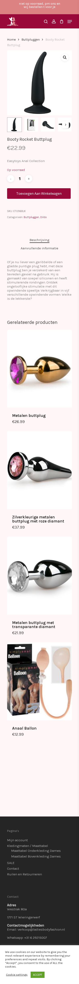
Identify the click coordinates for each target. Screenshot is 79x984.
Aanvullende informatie (39, 248)
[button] (64, 57)
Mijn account (17, 840)
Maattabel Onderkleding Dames (36, 851)
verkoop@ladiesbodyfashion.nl (41, 929)
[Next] (65, 124)
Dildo (43, 217)
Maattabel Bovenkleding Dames (36, 856)
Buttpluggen (30, 39)
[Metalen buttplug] (39, 369)
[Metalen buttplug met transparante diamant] (39, 575)
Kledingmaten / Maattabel (27, 846)
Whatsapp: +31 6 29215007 (27, 937)
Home (11, 39)
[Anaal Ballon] (39, 681)
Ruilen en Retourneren (24, 874)
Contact (13, 868)
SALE (11, 863)
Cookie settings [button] (17, 974)
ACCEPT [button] (37, 974)
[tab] (39, 240)
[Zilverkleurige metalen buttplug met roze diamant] (39, 470)
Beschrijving (39, 240)
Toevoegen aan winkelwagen (39, 193)
